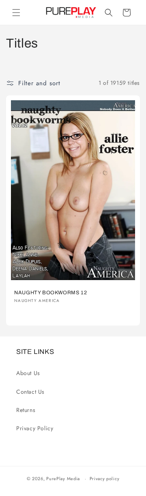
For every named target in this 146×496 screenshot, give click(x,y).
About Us (28, 373)
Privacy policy (105, 478)
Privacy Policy (34, 428)
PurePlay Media (63, 478)
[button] (16, 13)
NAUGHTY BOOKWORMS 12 (50, 292)
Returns (25, 410)
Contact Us (30, 392)
